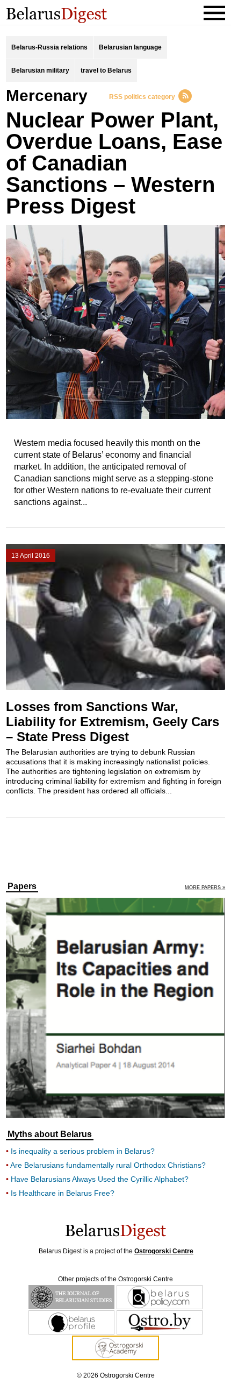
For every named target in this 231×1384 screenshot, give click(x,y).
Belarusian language (130, 47)
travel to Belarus (106, 70)
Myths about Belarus (50, 1134)
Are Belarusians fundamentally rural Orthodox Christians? (108, 1165)
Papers (22, 886)
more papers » (205, 887)
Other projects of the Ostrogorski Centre (115, 1279)
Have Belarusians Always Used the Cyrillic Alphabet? (100, 1179)
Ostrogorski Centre (163, 1251)
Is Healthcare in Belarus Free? (62, 1193)
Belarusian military (40, 70)
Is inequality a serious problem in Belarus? (83, 1151)
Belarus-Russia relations (49, 47)
